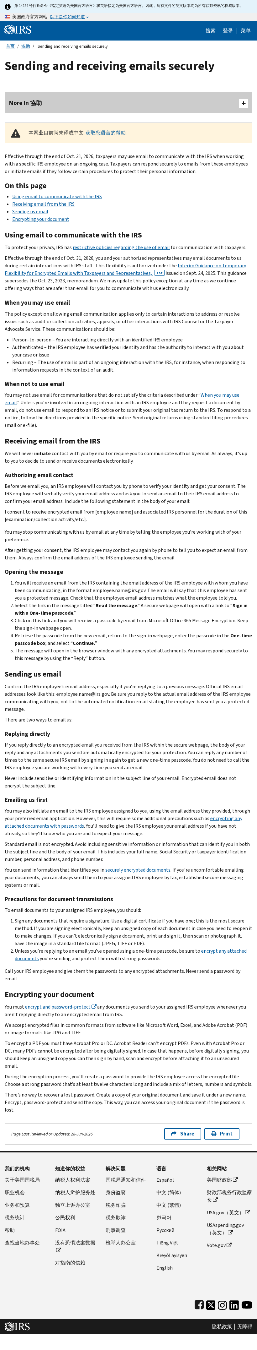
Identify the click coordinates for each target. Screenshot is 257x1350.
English (164, 1268)
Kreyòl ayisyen (171, 1255)
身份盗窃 (116, 1192)
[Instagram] (222, 1304)
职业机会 (15, 1192)
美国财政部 (219, 1180)
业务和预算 (17, 1205)
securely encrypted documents (137, 870)
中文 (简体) (168, 1192)
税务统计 (15, 1217)
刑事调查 (116, 1230)
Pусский (165, 1230)
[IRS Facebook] (199, 1304)
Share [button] (187, 1133)
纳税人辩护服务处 (75, 1192)
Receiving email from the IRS (43, 204)
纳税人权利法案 (72, 1180)
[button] (228, 31)
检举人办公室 (121, 1242)
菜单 (246, 31)
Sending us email (30, 211)
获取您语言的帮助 (106, 132)
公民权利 (65, 1217)
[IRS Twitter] (211, 1304)
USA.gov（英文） (225, 1212)
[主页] (17, 29)
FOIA (60, 1230)
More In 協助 (25, 103)
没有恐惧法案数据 (75, 1242)
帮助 (10, 1230)
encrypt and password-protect (58, 1007)
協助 (25, 46)
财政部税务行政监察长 (229, 1196)
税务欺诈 (116, 1217)
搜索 (211, 31)
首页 (10, 46)
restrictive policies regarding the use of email (121, 247)
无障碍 (244, 1327)
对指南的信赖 (70, 1263)
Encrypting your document (40, 219)
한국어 (163, 1217)
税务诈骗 (116, 1205)
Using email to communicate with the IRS (57, 196)
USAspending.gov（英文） (225, 1229)
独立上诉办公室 (72, 1205)
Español (165, 1180)
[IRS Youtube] (246, 1304)
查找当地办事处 (22, 1242)
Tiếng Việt (167, 1242)
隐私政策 (222, 1327)
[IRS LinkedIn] (234, 1304)
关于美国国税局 (22, 1180)
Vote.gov (216, 1245)
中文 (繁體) (168, 1205)
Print (226, 1133)
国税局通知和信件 (126, 1180)
